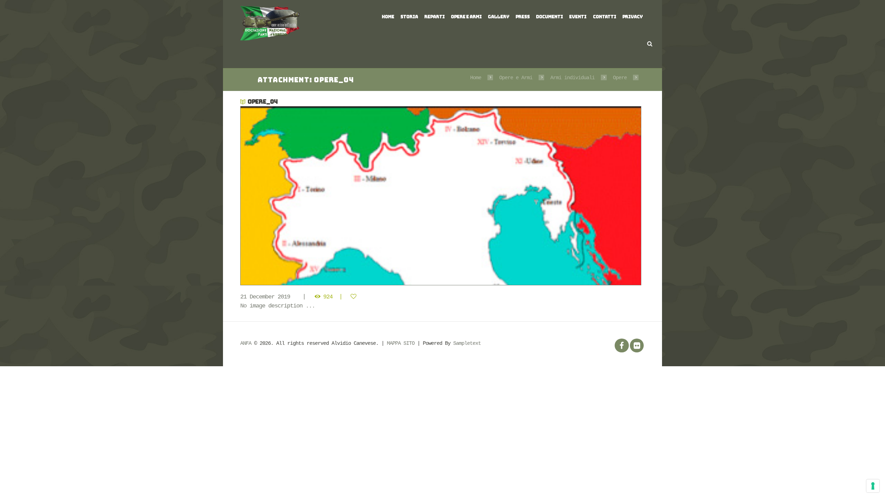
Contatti (604, 17)
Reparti (434, 17)
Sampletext (467, 343)
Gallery (498, 17)
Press (522, 17)
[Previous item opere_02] (341, 195)
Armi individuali (572, 78)
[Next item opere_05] (543, 195)
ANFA (245, 343)
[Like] (355, 297)
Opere (620, 78)
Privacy (632, 17)
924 (328, 297)
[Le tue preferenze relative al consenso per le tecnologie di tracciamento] (872, 485)
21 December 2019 (265, 297)
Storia (409, 17)
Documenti (549, 17)
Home (388, 17)
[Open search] (649, 43)
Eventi (577, 17)
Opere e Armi (466, 17)
